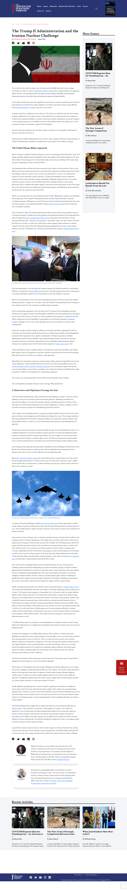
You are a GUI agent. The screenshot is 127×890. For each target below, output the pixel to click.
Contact (48, 11)
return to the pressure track (49, 523)
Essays (45, 6)
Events (85, 6)
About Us (40, 11)
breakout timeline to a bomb (25, 107)
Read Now (110, 9)
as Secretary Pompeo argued (28, 458)
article (35, 291)
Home (39, 6)
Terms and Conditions (91, 875)
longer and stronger (62, 344)
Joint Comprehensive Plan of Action (38, 218)
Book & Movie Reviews (67, 6)
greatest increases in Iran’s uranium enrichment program (30, 366)
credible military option (71, 587)
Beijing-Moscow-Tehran (45, 91)
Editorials (53, 6)
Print (79, 6)
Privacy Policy (78, 875)
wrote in (56, 204)
